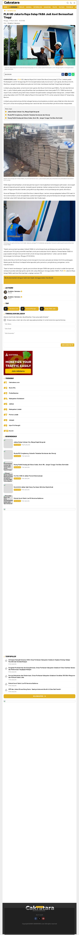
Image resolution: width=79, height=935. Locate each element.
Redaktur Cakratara (14, 23)
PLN (19, 79)
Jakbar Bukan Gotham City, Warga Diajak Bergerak (23, 112)
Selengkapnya (38, 696)
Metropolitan (11, 10)
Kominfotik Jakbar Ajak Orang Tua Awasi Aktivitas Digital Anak (33, 487)
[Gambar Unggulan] (39, 65)
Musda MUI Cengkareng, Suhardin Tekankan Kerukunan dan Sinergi (29, 115)
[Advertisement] (39, 860)
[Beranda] (5, 11)
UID (64, 271)
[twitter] (66, 74)
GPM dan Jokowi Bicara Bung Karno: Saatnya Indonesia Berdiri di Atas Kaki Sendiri (34, 689)
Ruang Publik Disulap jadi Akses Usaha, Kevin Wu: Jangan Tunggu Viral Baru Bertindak (35, 118)
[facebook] (62, 74)
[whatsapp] (73, 74)
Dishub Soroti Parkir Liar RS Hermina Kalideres (28, 498)
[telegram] (69, 74)
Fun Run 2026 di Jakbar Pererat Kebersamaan (28, 476)
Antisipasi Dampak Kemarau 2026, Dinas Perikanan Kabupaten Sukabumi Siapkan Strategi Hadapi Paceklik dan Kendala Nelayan (39, 661)
